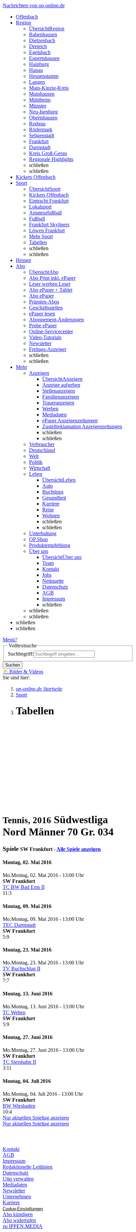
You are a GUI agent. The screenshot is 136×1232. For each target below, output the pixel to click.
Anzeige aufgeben (61, 385)
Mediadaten (54, 414)
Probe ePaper (43, 325)
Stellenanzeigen (58, 391)
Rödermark (40, 129)
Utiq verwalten (18, 1179)
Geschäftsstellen (46, 307)
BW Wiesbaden (19, 1106)
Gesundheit (54, 498)
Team (48, 563)
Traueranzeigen (58, 402)
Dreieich (38, 46)
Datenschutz (55, 587)
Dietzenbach (42, 40)
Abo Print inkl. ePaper (52, 278)
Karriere (50, 503)
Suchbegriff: (21, 654)
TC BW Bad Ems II (24, 887)
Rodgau (37, 123)
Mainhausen (41, 94)
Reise (48, 509)
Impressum (53, 598)
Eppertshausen (44, 58)
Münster (37, 106)
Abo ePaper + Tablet (50, 290)
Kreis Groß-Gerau (48, 153)
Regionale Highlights (51, 159)
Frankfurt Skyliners (49, 224)
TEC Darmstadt (19, 925)
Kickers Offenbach (49, 195)
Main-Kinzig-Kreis (49, 88)
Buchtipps (52, 492)
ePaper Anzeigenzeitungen (70, 420)
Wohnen (51, 515)
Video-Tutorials (45, 337)
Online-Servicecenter (51, 331)
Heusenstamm (43, 76)
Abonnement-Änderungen (56, 319)
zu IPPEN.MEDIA (23, 1226)
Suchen (12, 665)
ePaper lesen (42, 313)
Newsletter (40, 343)
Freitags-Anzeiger (47, 349)
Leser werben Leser (49, 284)
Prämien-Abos (44, 302)
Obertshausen (43, 117)
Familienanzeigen (60, 397)
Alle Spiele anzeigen (78, 849)
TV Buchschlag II (21, 968)
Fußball (37, 218)
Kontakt (50, 569)
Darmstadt (40, 147)
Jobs (46, 575)
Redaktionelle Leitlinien (27, 1167)
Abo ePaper (41, 296)
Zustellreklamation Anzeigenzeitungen (82, 426)
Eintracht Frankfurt (49, 201)
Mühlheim (40, 100)
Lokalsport (40, 207)
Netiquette (53, 581)
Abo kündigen (18, 1214)
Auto (47, 486)
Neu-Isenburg (43, 111)
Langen (37, 82)
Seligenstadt (41, 135)
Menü (9, 639)
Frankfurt (39, 141)
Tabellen (38, 242)
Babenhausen (43, 34)
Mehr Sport (41, 236)
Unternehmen (17, 1196)
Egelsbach (40, 52)
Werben (50, 408)
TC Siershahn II (19, 1062)
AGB (48, 593)
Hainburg (39, 64)
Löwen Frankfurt (47, 230)
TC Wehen (14, 1012)
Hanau (36, 70)
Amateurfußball (45, 212)
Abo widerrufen (19, 1220)
